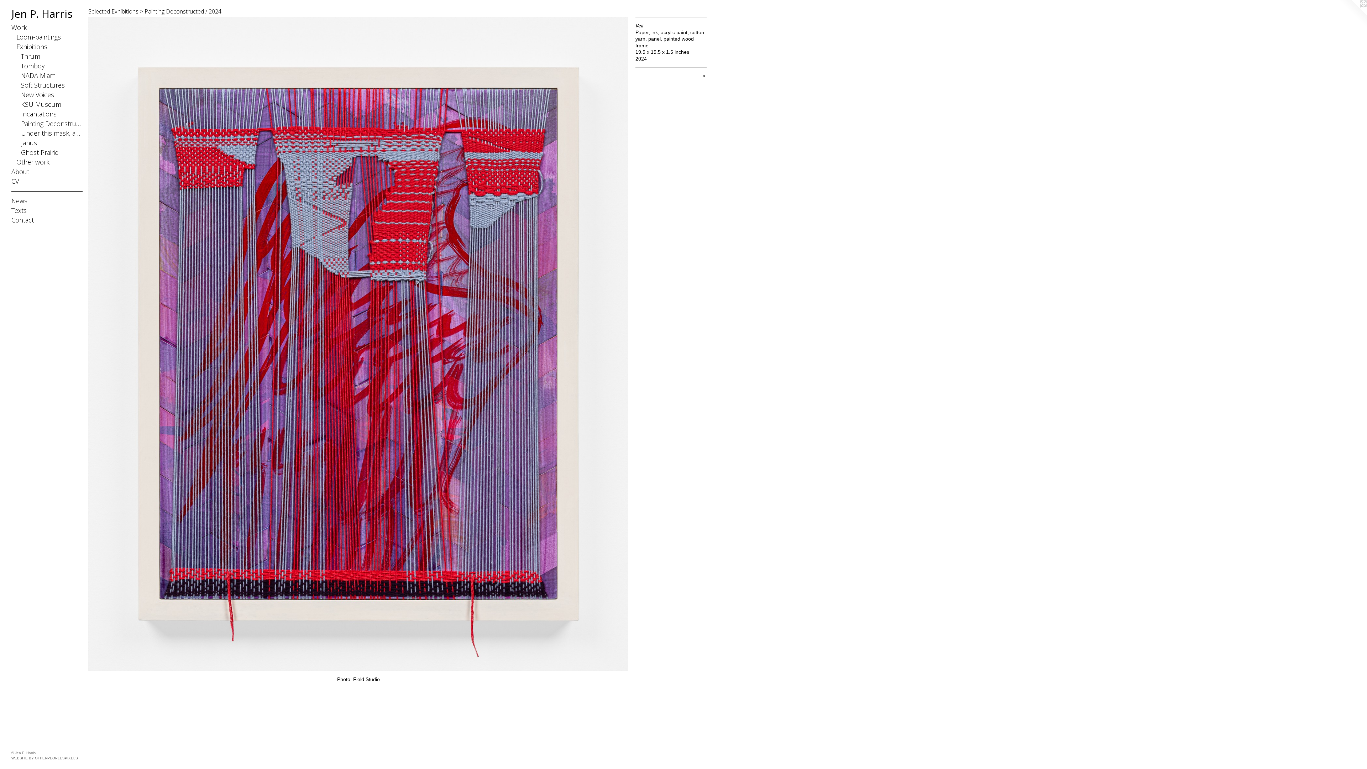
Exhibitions (31, 46)
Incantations (39, 114)
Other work (32, 162)
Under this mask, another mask (52, 133)
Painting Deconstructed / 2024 (183, 11)
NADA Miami (39, 75)
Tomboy (32, 66)
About (20, 171)
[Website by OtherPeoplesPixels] (1353, 14)
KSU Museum (41, 104)
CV (15, 181)
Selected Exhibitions (113, 11)
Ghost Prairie (39, 152)
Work (19, 27)
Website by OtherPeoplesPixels (44, 758)
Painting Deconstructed (52, 123)
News (19, 201)
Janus (29, 142)
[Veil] (358, 344)
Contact (22, 220)
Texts (19, 210)
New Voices (37, 94)
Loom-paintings (38, 37)
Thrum (30, 56)
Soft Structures (43, 85)
